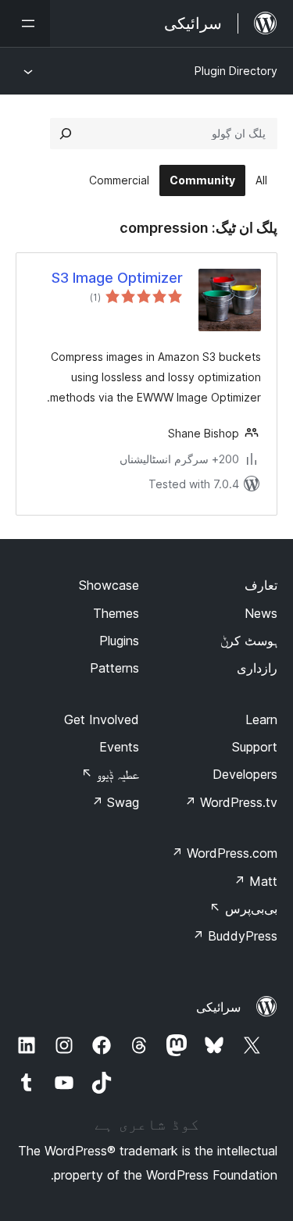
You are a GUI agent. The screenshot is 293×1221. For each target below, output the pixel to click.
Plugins (119, 640)
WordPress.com (224, 853)
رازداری (257, 668)
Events (119, 747)
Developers (245, 774)
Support (254, 747)
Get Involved (101, 719)
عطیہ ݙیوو (110, 774)
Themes (116, 613)
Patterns (114, 668)
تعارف (261, 585)
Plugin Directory (236, 70)
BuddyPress (234, 936)
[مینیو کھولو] (25, 23)
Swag (115, 802)
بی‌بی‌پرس (243, 908)
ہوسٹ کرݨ (248, 640)
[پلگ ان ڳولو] (65, 133)
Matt (255, 881)
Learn (261, 719)
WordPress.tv (230, 802)
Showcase (109, 585)
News (261, 613)
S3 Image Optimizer (117, 278)
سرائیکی (218, 1007)
